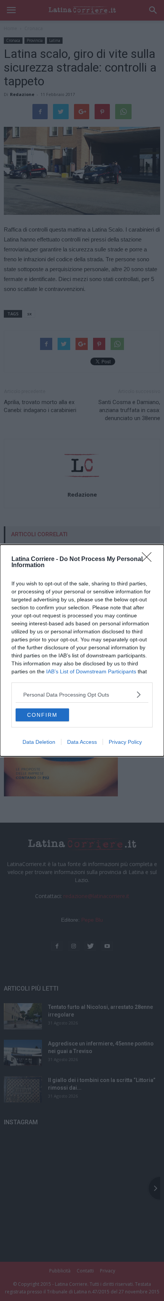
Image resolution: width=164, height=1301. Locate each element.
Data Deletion (39, 742)
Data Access (82, 742)
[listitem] (82, 694)
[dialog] (82, 650)
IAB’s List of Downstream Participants (91, 671)
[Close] (149, 559)
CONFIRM (42, 715)
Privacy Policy (125, 742)
